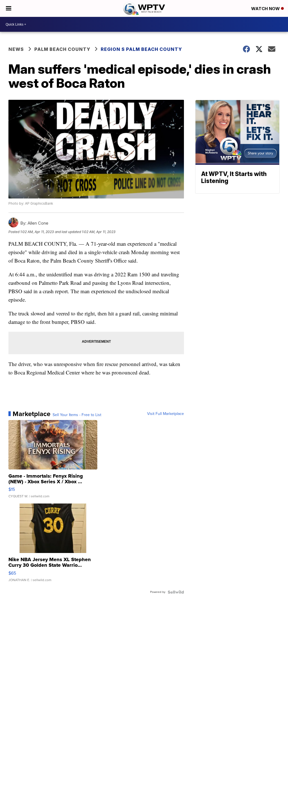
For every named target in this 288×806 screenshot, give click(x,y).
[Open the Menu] (8, 8)
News (16, 49)
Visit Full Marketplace (165, 414)
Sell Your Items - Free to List (77, 415)
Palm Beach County (62, 49)
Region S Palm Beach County (141, 49)
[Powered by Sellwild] (176, 592)
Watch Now (266, 8)
